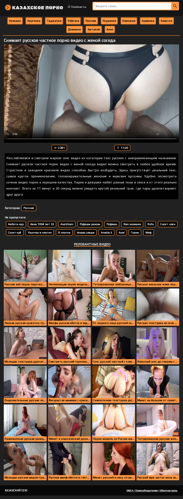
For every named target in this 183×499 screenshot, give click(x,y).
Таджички (54, 20)
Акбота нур (16, 224)
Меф (148, 232)
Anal (122, 232)
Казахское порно (37, 8)
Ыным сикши (85, 232)
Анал (110, 29)
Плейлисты (78, 7)
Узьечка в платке (40, 232)
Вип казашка (132, 224)
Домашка (74, 29)
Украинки (109, 20)
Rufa (150, 224)
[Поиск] (175, 6)
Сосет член (167, 224)
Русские (90, 20)
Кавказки (128, 20)
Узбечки (73, 20)
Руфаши (112, 224)
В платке (64, 232)
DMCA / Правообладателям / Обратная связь (152, 490)
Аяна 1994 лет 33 (42, 224)
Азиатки (166, 20)
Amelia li (106, 232)
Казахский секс (16, 490)
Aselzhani (66, 224)
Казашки (15, 20)
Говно (135, 232)
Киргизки (33, 20)
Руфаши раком (90, 224)
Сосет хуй (14, 232)
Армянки (148, 20)
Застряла (93, 29)
